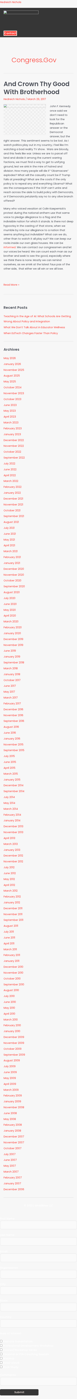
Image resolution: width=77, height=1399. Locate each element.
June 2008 (10, 1113)
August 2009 (12, 1060)
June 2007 (10, 1160)
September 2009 (14, 1055)
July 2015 (9, 756)
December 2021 (13, 498)
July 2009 (10, 1066)
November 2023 (14, 393)
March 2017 (11, 697)
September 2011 (13, 920)
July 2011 (9, 931)
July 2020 (9, 598)
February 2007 (13, 1177)
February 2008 (13, 1125)
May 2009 (10, 1078)
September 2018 (14, 662)
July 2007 (10, 1154)
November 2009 (14, 1043)
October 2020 (12, 580)
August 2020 (12, 592)
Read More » (11, 285)
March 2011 (10, 949)
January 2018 (12, 674)
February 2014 (12, 815)
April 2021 (9, 545)
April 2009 (10, 1084)
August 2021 (11, 522)
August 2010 (11, 990)
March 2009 (11, 1090)
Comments (8, 1375)
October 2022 (12, 452)
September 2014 (14, 791)
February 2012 (12, 896)
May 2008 (10, 1119)
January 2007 (12, 1183)
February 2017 (12, 703)
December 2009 (14, 1037)
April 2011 (9, 943)
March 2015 (11, 774)
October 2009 (12, 1049)
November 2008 (14, 1107)
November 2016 (13, 715)
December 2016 (13, 709)
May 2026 (10, 358)
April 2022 (10, 475)
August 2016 (11, 727)
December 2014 (13, 785)
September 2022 (14, 457)
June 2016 (10, 733)
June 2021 (10, 534)
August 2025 (12, 375)
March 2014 (11, 809)
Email (4, 1251)
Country (5, 1317)
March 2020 (11, 621)
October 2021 (12, 510)
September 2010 (14, 984)
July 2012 (9, 867)
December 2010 (13, 967)
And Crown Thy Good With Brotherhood (36, 88)
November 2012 (13, 861)
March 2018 (11, 668)
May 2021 (9, 539)
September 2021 (14, 516)
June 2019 (10, 651)
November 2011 (13, 914)
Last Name (7, 1235)
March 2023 (11, 422)
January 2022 (12, 493)
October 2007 (12, 1148)
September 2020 (14, 586)
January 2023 (12, 434)
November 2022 (14, 446)
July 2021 (9, 528)
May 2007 (10, 1166)
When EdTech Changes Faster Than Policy (31, 333)
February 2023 (13, 428)
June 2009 (10, 1072)
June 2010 (10, 1002)
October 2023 (12, 399)
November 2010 (13, 973)
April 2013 (9, 838)
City (3, 1284)
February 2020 (13, 627)
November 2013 (13, 832)
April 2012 (9, 885)
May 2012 (9, 879)
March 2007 (11, 1171)
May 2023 (10, 411)
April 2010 (9, 1014)
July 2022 (9, 463)
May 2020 (10, 610)
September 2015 (14, 750)
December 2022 (14, 440)
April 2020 (10, 615)
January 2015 (12, 779)
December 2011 (13, 908)
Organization (9, 1268)
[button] (37, 29)
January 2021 (12, 563)
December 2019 (13, 639)
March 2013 (11, 844)
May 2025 (10, 381)
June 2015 (10, 762)
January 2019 (12, 656)
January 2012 (12, 902)
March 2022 (11, 481)
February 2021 (12, 557)
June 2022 (10, 469)
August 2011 (11, 926)
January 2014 (12, 820)
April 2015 (9, 768)
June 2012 (10, 873)
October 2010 (12, 978)
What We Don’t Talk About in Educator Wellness (34, 327)
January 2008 (12, 1130)
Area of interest (10, 1333)
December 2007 (14, 1136)
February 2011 (12, 955)
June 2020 (10, 604)
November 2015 (13, 744)
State (4, 1300)
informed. (10, 247)
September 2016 (14, 721)
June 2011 (9, 937)
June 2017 (10, 686)
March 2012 (11, 890)
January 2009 (12, 1101)
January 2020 (12, 633)
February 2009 (13, 1095)
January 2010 (12, 1031)
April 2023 (10, 416)
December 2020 (14, 569)
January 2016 (12, 738)
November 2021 (13, 504)
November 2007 (14, 1142)
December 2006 (14, 1189)
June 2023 (10, 405)
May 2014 (9, 803)
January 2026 (12, 364)
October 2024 (12, 387)
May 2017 (9, 692)
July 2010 (9, 996)
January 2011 (11, 961)
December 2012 (13, 855)
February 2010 (12, 1025)
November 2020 (14, 575)
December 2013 (13, 826)
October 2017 (12, 680)
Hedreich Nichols (10, 2)
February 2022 (12, 487)
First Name (7, 1218)
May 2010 (9, 1008)
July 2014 (9, 797)
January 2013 (12, 850)
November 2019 (13, 645)
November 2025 (14, 370)
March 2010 (11, 1019)
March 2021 (11, 551)
